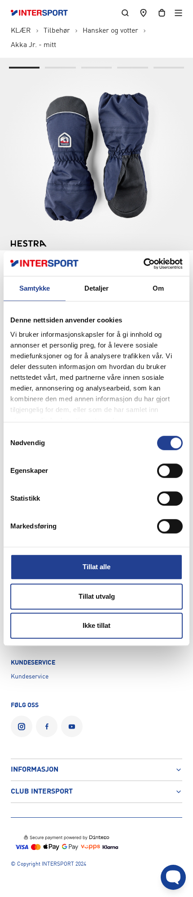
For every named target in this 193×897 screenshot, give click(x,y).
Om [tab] (158, 288)
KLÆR (21, 30)
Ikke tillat (96, 625)
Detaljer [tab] (96, 288)
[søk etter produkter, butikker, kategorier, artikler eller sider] (125, 13)
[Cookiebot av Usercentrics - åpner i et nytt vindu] (143, 264)
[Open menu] (178, 13)
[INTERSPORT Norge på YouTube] (72, 726)
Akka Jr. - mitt (33, 45)
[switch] (170, 471)
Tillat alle (96, 567)
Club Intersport (42, 791)
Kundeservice (29, 677)
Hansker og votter (110, 30)
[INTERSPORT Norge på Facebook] (46, 726)
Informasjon (34, 769)
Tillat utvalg (97, 596)
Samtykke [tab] (34, 288)
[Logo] (44, 13)
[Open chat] (173, 877)
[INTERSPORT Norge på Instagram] (21, 726)
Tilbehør (57, 30)
